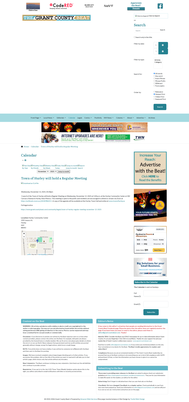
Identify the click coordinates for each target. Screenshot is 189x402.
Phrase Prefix (160, 81)
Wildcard (158, 83)
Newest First (160, 94)
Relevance (159, 92)
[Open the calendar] (163, 45)
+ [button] (24, 233)
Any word (159, 76)
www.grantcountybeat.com (142, 341)
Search (160, 107)
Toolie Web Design (137, 399)
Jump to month (63, 171)
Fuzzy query (159, 86)
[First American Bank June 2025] (150, 267)
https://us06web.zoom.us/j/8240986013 (36, 201)
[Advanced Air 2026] (150, 239)
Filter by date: (139, 44)
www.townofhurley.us (117, 201)
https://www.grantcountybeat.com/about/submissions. (126, 375)
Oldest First (159, 97)
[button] (36, 117)
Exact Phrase (160, 78)
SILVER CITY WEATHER (99, 6)
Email (137, 304)
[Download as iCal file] (29, 183)
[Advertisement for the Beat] (150, 168)
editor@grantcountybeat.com (109, 333)
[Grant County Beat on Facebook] (160, 5)
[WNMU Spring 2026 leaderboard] (94, 127)
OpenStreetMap (42, 254)
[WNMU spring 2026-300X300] (150, 205)
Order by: (137, 92)
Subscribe (151, 312)
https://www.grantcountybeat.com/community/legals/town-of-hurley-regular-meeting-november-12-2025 (61, 209)
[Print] (25, 160)
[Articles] (158, 60)
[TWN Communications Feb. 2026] (94, 138)
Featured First (160, 99)
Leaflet (29, 254)
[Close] (135, 20)
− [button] (24, 236)
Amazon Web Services (88, 399)
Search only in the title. (143, 37)
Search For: (138, 74)
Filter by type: (139, 59)
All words (158, 73)
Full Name (137, 294)
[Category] (158, 62)
